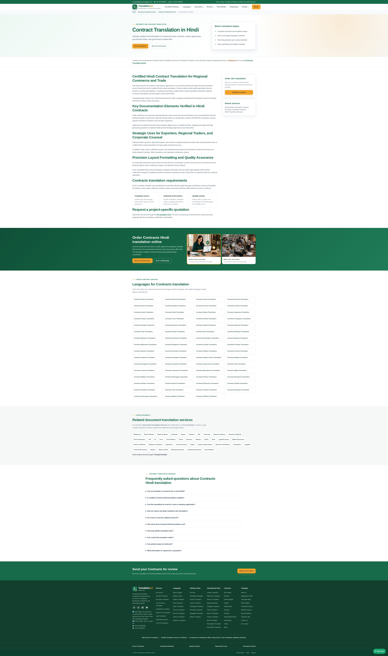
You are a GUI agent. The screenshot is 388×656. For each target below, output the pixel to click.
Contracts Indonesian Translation (207, 364)
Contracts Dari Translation (205, 331)
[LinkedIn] (138, 607)
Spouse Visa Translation (163, 612)
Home (134, 12)
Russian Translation (179, 613)
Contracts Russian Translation (175, 325)
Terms (247, 652)
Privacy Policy (240, 652)
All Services (159, 592)
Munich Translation (212, 613)
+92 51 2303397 (178, 2)
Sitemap (253, 652)
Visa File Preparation (162, 623)
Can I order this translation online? (160, 537)
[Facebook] (134, 607)
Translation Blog (246, 599)
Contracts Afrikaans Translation (238, 331)
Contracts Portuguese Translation (239, 318)
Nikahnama (137, 434)
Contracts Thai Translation (174, 390)
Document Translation (162, 599)
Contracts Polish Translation (175, 331)
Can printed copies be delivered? (160, 544)
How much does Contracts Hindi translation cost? (166, 524)
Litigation (247, 444)
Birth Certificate (149, 434)
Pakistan (226, 596)
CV (155, 439)
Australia (226, 610)
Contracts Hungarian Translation (145, 364)
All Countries (227, 592)
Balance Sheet (163, 449)
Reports (152, 449)
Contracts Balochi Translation (175, 299)
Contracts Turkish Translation (206, 390)
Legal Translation (161, 616)
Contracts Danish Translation (144, 351)
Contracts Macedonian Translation (208, 370)
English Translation (178, 599)
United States (228, 606)
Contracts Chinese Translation (237, 299)
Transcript (207, 434)
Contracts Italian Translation (206, 312)
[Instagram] (142, 607)
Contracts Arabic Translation (144, 299)
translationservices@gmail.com (143, 2)
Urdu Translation (178, 603)
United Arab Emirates (230, 617)
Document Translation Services (147, 12)
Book (213, 439)
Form (161, 439)
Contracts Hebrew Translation (237, 357)
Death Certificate (162, 434)
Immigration (237, 444)
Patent (192, 444)
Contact (245, 7)
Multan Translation (195, 617)
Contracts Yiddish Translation (206, 396)
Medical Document (238, 439)
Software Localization (155, 444)
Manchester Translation (214, 627)
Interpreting (234, 7)
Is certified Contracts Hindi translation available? (165, 498)
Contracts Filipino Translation (206, 351)
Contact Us (244, 620)
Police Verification (139, 439)
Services (210, 7)
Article (206, 439)
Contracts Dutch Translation (143, 306)
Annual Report (209, 449)
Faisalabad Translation (196, 606)
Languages (187, 7)
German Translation (179, 610)
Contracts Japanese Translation (238, 312)
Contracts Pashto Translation (206, 318)
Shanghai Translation (213, 606)
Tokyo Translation (212, 610)
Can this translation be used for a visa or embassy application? (171, 504)
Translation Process (247, 606)
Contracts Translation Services (167, 12)
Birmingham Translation (214, 624)
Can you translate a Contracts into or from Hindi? (166, 491)
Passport (191, 434)
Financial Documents (140, 449)
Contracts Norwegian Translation (176, 377)
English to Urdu (177, 596)
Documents (199, 7)
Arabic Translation (178, 606)
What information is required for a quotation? (164, 551)
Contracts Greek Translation (143, 312)
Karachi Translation (195, 599)
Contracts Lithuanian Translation (176, 370)
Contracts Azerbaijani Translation (207, 338)
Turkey (226, 624)
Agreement (169, 444)
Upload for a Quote (239, 92)
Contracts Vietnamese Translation (145, 396)
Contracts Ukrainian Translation (238, 390)
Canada (226, 603)
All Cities (192, 592)
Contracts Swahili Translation (237, 383)
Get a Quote (244, 624)
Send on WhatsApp (162, 260)
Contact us (232, 60)
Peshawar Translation (196, 610)
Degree (183, 434)
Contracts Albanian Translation (144, 338)
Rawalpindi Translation (196, 613)
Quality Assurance (246, 610)
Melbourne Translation (213, 596)
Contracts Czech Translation (206, 299)
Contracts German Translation (237, 306)
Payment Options (246, 613)
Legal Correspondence (205, 444)
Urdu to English (177, 592)
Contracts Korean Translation (144, 318)
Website (198, 439)
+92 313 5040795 (161, 2)
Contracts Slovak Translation (175, 383)
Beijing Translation (212, 603)
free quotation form (164, 215)
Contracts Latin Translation (174, 318)
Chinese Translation (179, 617)
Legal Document (224, 439)
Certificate (174, 434)
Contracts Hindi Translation (174, 312)
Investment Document (194, 449)
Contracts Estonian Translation (176, 351)
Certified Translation (162, 596)
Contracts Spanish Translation (237, 325)
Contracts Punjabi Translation (144, 325)
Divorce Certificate (139, 444)
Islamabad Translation (196, 596)
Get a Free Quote (140, 46)
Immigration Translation (163, 609)
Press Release (171, 439)
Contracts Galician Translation (144, 357)
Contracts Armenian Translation (176, 338)
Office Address (245, 603)
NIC (199, 434)
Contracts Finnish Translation (237, 351)
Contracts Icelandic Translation (176, 364)
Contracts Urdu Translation (143, 331)
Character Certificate (235, 434)
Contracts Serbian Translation (144, 383)
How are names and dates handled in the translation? (167, 511)
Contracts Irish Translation (236, 364)
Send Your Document (159, 46)
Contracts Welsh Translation (175, 396)
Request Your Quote (247, 571)
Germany (226, 613)
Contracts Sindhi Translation (206, 325)
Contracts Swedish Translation (144, 390)
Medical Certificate (219, 434)
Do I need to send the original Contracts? (163, 518)
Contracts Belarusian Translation (145, 344)
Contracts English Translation (175, 306)
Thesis (181, 439)
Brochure (189, 439)
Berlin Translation (212, 620)
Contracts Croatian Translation (238, 344)
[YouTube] (147, 607)
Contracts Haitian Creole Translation (208, 357)
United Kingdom (228, 599)
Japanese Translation (179, 620)
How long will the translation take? (160, 531)
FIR (150, 439)
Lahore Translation (195, 603)
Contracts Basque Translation (237, 338)
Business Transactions (223, 444)
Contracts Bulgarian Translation (176, 344)
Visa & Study (222, 7)
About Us (244, 592)
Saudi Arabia (227, 620)
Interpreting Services (162, 619)
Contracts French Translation (206, 306)
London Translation (212, 592)
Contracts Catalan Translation (206, 344)
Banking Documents (177, 449)
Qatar (225, 627)
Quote (256, 7)
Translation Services (172, 7)
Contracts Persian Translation (206, 377)
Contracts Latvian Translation (144, 370)
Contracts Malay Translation (237, 370)
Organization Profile (247, 596)
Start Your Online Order (142, 260)
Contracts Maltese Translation (144, 377)
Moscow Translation (213, 599)
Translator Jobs (245, 617)
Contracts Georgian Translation (176, 357)
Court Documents (181, 444)
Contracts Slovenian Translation (207, 383)
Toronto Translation (212, 617)
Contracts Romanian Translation (238, 377)
